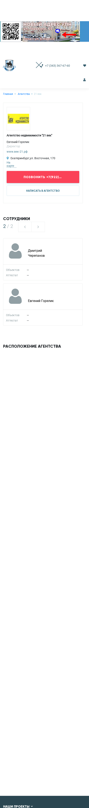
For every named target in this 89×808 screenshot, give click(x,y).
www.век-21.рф (17, 151)
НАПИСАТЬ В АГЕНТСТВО (43, 191)
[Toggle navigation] (34, 65)
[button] (25, 227)
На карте (10, 164)
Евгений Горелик (41, 301)
